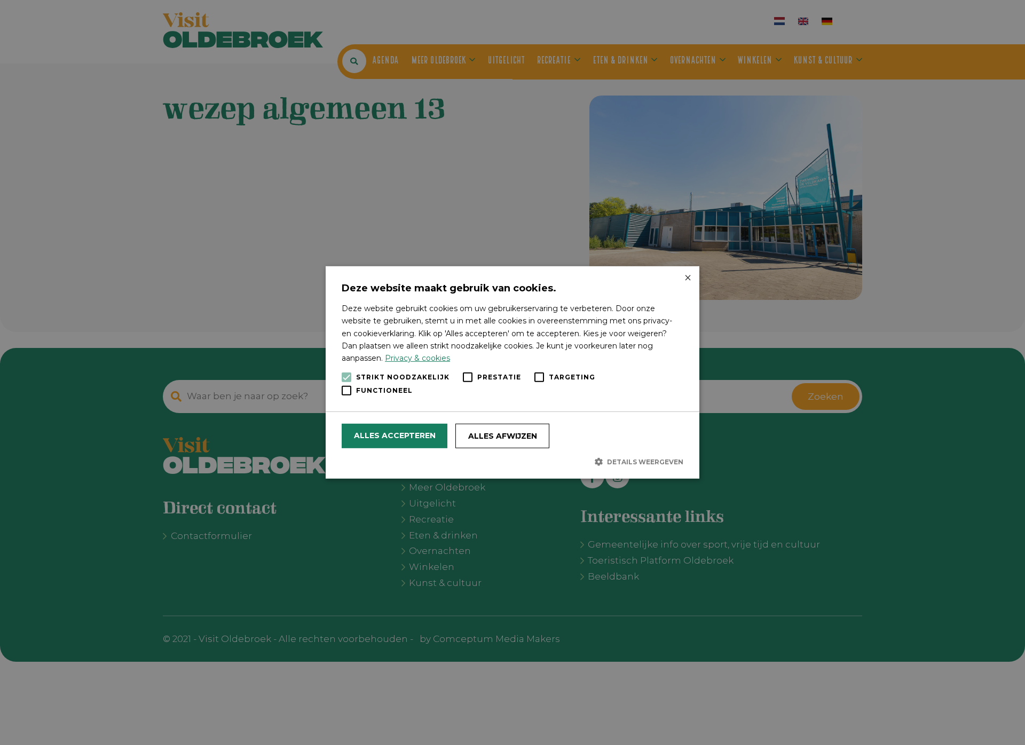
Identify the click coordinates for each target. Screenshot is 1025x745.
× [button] (687, 278)
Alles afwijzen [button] (502, 436)
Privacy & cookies (417, 358)
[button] (512, 461)
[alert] (512, 372)
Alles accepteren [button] (395, 435)
